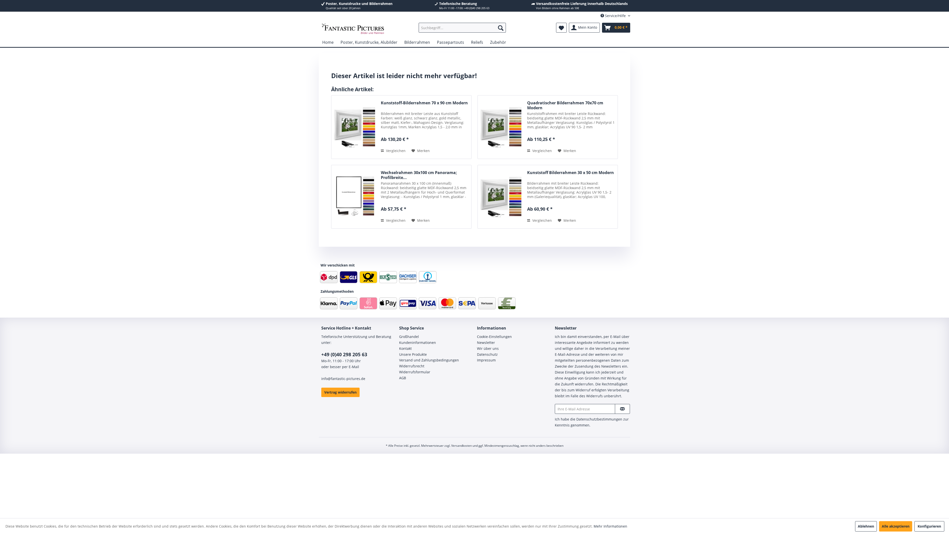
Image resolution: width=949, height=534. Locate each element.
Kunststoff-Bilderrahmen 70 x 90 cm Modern (424, 103)
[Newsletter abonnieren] (622, 409)
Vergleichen (395, 150)
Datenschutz (487, 354)
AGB (402, 378)
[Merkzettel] (561, 28)
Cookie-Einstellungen (494, 336)
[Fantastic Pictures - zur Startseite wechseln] (353, 29)
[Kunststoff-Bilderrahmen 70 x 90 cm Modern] (355, 127)
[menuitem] (462, 28)
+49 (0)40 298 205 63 (344, 354)
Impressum (486, 360)
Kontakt (405, 348)
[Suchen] (501, 28)
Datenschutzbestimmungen (599, 419)
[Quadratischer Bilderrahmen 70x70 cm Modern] (501, 127)
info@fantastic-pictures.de (343, 378)
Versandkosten (461, 446)
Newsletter (486, 342)
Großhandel (409, 336)
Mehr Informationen (610, 526)
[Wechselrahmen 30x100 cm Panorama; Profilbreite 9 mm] (355, 196)
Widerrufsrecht (411, 366)
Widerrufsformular (414, 372)
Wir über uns (488, 348)
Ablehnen (866, 526)
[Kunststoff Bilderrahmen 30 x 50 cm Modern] (501, 196)
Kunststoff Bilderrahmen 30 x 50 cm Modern (570, 172)
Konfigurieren (929, 526)
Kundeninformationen (417, 342)
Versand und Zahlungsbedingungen (429, 360)
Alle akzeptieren (895, 526)
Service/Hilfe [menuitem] (615, 15)
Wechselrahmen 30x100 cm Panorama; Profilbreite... (419, 175)
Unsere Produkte (413, 354)
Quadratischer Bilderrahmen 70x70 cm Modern (565, 105)
